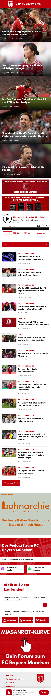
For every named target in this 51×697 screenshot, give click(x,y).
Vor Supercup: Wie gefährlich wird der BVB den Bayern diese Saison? (32, 437)
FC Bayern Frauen (26, 381)
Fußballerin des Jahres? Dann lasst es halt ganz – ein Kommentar (32, 387)
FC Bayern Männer (26, 254)
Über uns (9, 675)
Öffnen (44, 692)
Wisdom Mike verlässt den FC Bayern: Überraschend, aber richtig (32, 290)
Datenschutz (11, 686)
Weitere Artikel (11, 483)
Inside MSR (23, 319)
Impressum (10, 683)
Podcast (22, 334)
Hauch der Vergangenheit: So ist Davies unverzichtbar (22, 33)
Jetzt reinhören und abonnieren (18, 559)
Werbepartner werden (15, 679)
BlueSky (42, 620)
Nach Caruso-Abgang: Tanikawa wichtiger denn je (22, 67)
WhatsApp (28, 620)
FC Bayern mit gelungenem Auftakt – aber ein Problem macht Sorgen (31, 455)
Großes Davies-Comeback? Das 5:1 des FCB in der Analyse (24, 101)
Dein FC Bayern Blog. (28, 3)
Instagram (11, 620)
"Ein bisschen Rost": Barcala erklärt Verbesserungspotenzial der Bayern (24, 135)
